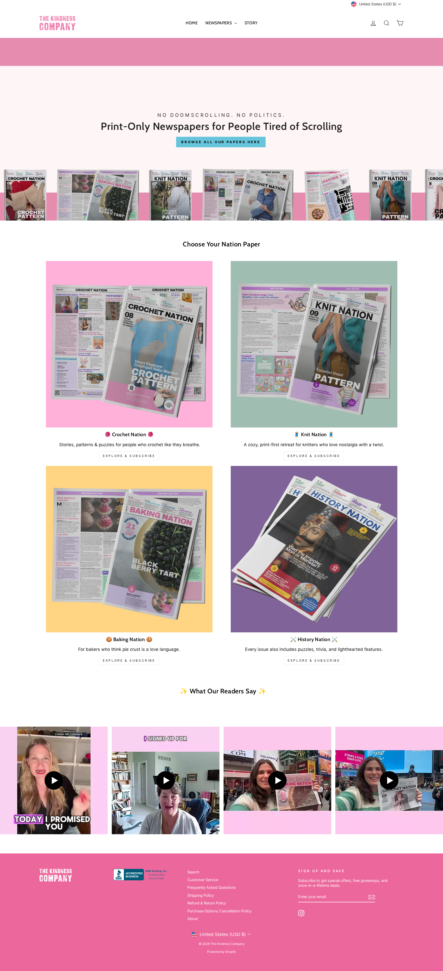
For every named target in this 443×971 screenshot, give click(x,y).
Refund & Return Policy (206, 903)
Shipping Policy (200, 895)
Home (192, 22)
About (192, 918)
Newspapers (219, 22)
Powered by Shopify (221, 952)
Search (193, 872)
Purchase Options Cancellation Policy (219, 911)
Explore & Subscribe (129, 456)
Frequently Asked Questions (211, 887)
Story (251, 22)
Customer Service (202, 880)
